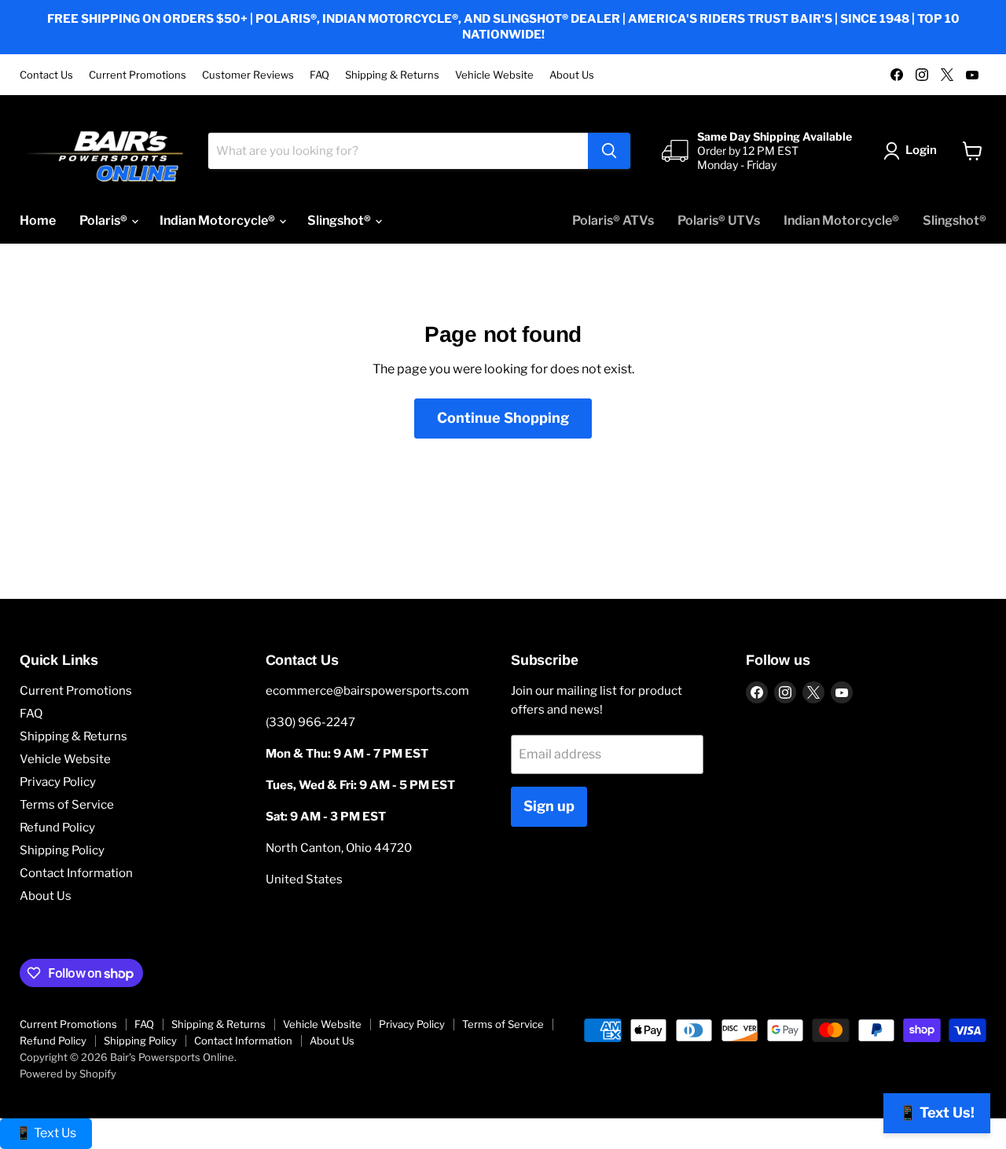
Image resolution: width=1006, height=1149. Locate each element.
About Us (571, 75)
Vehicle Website (494, 75)
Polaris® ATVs (613, 220)
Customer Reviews (248, 75)
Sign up (549, 806)
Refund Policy (57, 827)
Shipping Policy (62, 850)
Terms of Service (67, 805)
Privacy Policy (58, 782)
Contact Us (46, 75)
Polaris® (104, 220)
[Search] (609, 151)
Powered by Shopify (68, 1073)
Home (38, 220)
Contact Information (76, 873)
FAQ (319, 75)
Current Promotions (137, 75)
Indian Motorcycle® (218, 220)
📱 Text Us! (937, 1112)
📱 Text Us (46, 1132)
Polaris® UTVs (718, 220)
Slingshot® (340, 220)
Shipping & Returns (392, 75)
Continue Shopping (503, 417)
